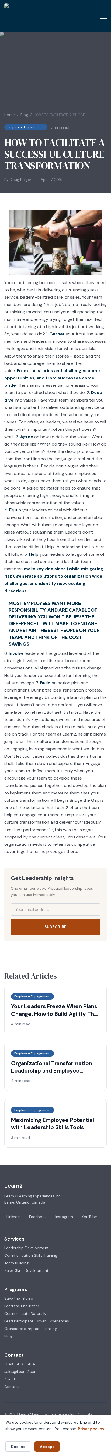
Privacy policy (91, 1428)
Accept (47, 1446)
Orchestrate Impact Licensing (30, 1328)
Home (9, 114)
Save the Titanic (18, 1298)
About (9, 1379)
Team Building (16, 1262)
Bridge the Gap (84, 800)
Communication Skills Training (30, 1255)
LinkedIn (13, 1216)
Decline (18, 1446)
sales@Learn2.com (21, 1371)
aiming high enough (45, 495)
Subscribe (55, 926)
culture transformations (60, 741)
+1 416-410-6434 (19, 1363)
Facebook (38, 1216)
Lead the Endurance (22, 1305)
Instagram (64, 1216)
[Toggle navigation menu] (103, 16)
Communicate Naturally (25, 1313)
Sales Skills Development (26, 1270)
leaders (53, 422)
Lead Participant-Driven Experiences (36, 1321)
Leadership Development (26, 1247)
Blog (24, 114)
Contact (11, 1386)
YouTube (89, 1216)
